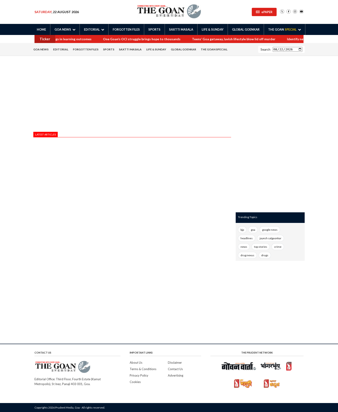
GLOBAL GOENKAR (246, 29)
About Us (136, 362)
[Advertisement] (132, 95)
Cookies (135, 382)
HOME (41, 29)
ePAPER (266, 12)
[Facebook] (288, 11)
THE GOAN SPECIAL (214, 49)
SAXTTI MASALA (181, 29)
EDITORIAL (60, 49)
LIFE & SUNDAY (212, 29)
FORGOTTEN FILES (126, 29)
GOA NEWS (41, 49)
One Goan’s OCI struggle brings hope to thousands (141, 39)
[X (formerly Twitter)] (282, 11)
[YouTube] (301, 11)
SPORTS (154, 29)
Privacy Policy (139, 375)
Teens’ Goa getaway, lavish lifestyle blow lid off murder (233, 39)
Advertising (175, 375)
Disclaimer (175, 362)
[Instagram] (295, 11)
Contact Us (175, 369)
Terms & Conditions (143, 369)
